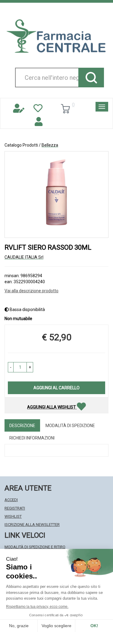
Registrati (15, 508)
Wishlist (13, 516)
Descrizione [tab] (22, 425)
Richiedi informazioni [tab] (32, 438)
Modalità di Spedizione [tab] (70, 425)
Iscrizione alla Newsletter (32, 524)
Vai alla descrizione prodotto (31, 290)
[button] (11, 367)
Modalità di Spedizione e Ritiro (35, 547)
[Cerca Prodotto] (91, 77)
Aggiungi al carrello (56, 387)
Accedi (11, 499)
